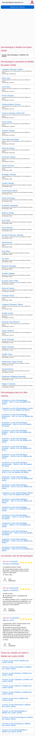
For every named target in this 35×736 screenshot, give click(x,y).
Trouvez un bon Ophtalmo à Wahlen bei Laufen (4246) (17, 680)
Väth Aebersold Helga (10, 139)
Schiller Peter (7, 354)
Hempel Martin (7, 369)
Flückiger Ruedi (8, 295)
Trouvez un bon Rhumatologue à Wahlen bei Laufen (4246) (14, 731)
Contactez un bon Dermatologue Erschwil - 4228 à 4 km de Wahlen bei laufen (16, 448)
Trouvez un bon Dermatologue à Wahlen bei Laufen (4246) (14, 712)
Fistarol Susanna (8, 198)
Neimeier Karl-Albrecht (10, 322)
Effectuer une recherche (17, 7)
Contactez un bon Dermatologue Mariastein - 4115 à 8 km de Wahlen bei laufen (17, 548)
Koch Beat (6, 251)
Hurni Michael (7, 227)
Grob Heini (6, 87)
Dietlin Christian (8, 347)
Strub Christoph (8, 339)
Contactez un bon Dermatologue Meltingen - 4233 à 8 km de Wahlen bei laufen (17, 540)
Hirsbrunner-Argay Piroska (12, 361)
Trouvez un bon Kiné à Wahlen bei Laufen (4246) (15, 661)
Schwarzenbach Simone (11, 104)
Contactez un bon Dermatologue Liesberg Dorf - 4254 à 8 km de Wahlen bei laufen (17, 532)
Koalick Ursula (7, 313)
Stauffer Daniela (8, 130)
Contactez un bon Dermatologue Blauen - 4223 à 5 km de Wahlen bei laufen (17, 493)
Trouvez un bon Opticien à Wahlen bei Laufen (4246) (17, 686)
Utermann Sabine (8, 157)
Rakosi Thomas (8, 165)
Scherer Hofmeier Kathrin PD (13, 113)
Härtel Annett (7, 242)
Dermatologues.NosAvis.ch (12, 2)
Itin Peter (5, 258)
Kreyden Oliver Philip (10, 281)
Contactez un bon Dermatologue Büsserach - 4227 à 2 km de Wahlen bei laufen (17, 416)
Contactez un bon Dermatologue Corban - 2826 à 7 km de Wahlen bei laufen (16, 524)
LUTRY (11, 620)
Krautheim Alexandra (10, 205)
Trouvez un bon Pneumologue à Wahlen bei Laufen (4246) (17, 718)
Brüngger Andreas (9, 174)
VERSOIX (14, 590)
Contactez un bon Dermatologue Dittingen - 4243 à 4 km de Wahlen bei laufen (17, 456)
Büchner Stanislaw (9, 266)
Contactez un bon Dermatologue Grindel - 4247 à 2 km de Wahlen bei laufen (16, 402)
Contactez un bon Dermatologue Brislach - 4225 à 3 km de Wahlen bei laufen (16, 432)
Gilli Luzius (6, 78)
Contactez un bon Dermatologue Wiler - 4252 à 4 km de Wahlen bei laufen (17, 471)
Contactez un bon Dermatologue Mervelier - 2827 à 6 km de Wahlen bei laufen (17, 500)
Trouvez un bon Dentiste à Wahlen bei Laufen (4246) (17, 674)
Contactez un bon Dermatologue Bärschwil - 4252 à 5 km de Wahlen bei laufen (17, 486)
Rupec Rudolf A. (8, 330)
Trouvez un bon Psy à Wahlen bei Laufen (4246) (15, 699)
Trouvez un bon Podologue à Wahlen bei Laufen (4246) (16, 724)
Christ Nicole (7, 122)
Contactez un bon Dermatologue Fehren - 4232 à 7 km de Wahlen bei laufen (16, 508)
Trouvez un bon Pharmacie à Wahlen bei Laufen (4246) (16, 705)
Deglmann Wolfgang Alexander (14, 376)
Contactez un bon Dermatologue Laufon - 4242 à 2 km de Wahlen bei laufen (17, 409)
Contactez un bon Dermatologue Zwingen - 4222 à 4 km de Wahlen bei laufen (16, 440)
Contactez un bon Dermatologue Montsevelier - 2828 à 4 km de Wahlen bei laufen (17, 464)
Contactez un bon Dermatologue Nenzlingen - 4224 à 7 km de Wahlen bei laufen (16, 516)
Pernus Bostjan (8, 95)
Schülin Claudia (8, 183)
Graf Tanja (6, 220)
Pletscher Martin (8, 148)
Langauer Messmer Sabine (12, 69)
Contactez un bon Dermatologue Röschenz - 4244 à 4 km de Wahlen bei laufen (17, 478)
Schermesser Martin (10, 190)
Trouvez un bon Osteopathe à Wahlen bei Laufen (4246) (16, 668)
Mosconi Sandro (8, 288)
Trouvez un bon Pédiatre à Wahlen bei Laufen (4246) (17, 693)
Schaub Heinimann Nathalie (12, 235)
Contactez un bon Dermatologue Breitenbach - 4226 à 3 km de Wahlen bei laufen (16, 424)
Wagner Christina (8, 384)
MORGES (15, 564)
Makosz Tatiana (8, 213)
